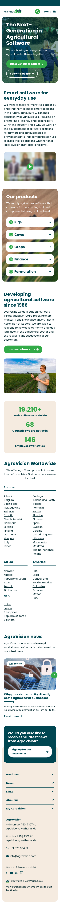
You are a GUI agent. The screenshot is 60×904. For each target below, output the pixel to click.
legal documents (25, 886)
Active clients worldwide (30, 415)
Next (54, 675)
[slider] (17, 177)
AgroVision (15, 663)
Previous (6, 675)
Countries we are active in (30, 431)
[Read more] (49, 222)
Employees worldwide (30, 446)
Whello (14, 890)
